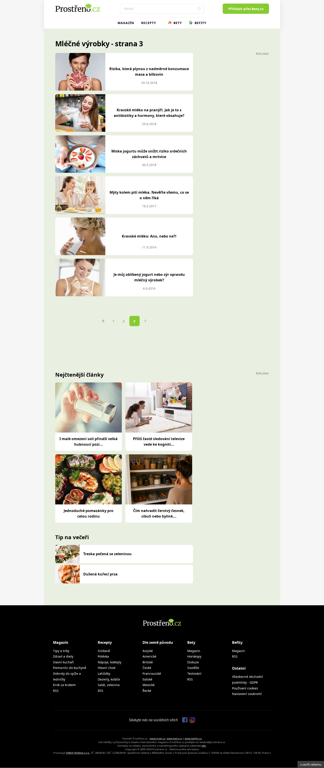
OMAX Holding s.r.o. (78, 752)
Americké (149, 656)
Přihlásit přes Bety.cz (245, 8)
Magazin (193, 651)
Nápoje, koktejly (109, 662)
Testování (194, 673)
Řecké (147, 691)
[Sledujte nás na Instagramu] (191, 720)
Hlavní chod (106, 668)
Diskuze (193, 662)
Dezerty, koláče (109, 679)
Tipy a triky (61, 651)
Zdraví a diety (63, 656)
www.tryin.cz (157, 738)
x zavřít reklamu (310, 764)
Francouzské (152, 673)
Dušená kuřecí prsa (100, 574)
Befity (200, 23)
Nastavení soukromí (247, 694)
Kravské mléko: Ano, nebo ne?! (149, 236)
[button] (199, 9)
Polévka (103, 656)
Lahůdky (104, 673)
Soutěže (193, 668)
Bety (177, 23)
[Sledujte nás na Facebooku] (183, 720)
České (147, 668)
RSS (56, 691)
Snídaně (104, 651)
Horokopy (194, 656)
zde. (204, 745)
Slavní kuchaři (63, 662)
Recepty (148, 23)
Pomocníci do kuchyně (69, 668)
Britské (148, 662)
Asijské (148, 651)
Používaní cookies (245, 688)
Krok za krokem (64, 685)
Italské (147, 679)
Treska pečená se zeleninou (107, 553)
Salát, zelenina (109, 685)
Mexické (149, 685)
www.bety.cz (174, 738)
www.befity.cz (193, 738)
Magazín (126, 23)
